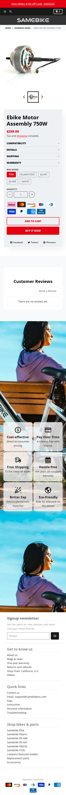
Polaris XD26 (26, 174)
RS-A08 (12, 181)
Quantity (12, 189)
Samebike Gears (22, 28)
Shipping (22, 136)
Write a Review (47, 291)
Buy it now (33, 230)
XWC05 (25, 181)
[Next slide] (41, 97)
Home (8, 28)
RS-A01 (43, 174)
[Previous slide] (24, 97)
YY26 (11, 174)
